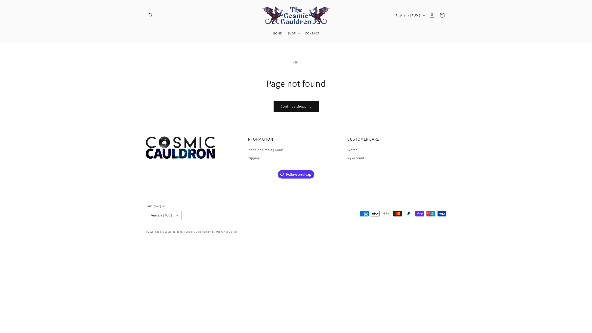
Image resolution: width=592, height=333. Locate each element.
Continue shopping (296, 106)
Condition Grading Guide (265, 150)
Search (352, 150)
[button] (151, 15)
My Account (355, 158)
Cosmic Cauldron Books (169, 231)
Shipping (253, 158)
